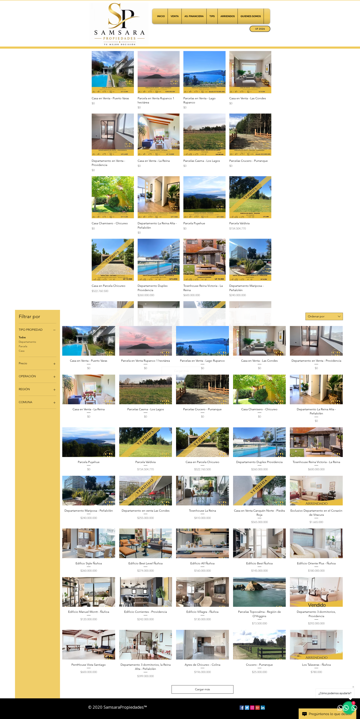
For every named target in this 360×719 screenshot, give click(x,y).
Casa (21, 350)
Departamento (27, 341)
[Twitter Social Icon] (247, 707)
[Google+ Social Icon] (257, 707)
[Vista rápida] (113, 72)
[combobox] (324, 316)
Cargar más (202, 689)
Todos (22, 337)
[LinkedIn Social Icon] (263, 707)
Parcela (23, 346)
